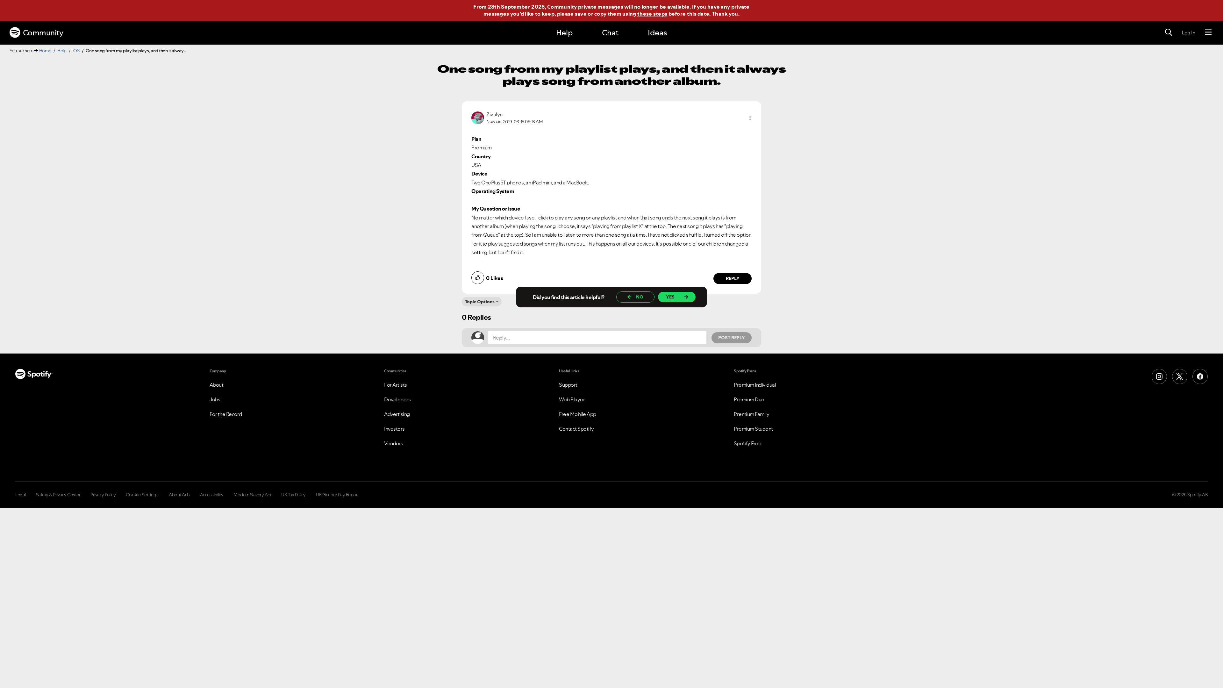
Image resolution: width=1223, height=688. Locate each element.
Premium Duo (749, 399)
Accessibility (212, 495)
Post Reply (731, 337)
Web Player (572, 399)
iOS (76, 50)
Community (43, 32)
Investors (394, 428)
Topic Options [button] (480, 301)
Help (564, 32)
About (217, 384)
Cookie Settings (142, 495)
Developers (397, 399)
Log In (1188, 32)
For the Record (226, 414)
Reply (733, 278)
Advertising (397, 414)
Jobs (215, 399)
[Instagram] (1159, 376)
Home (45, 50)
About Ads (179, 495)
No (639, 297)
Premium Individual (755, 384)
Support (568, 384)
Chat (610, 32)
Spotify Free (747, 443)
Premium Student (753, 428)
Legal (20, 495)
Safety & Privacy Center (58, 495)
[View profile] (477, 117)
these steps (652, 13)
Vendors (393, 443)
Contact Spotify (576, 428)
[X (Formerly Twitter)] (1179, 376)
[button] (750, 118)
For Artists (395, 384)
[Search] (1168, 32)
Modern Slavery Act (252, 495)
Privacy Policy (103, 495)
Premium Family (751, 414)
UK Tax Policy (293, 495)
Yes (670, 297)
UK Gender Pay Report (337, 495)
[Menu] (1208, 32)
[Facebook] (1200, 376)
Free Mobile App (577, 414)
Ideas (657, 32)
